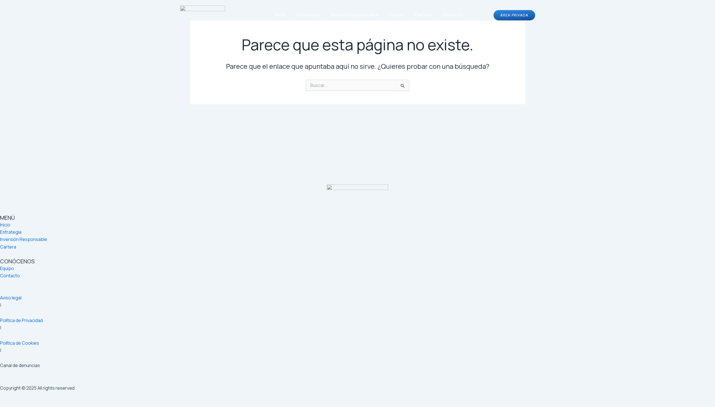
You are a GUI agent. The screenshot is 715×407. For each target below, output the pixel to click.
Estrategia (308, 15)
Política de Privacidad (21, 320)
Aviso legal (11, 298)
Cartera (423, 15)
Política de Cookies (19, 343)
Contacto (452, 15)
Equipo (396, 15)
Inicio (280, 15)
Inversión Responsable (354, 15)
